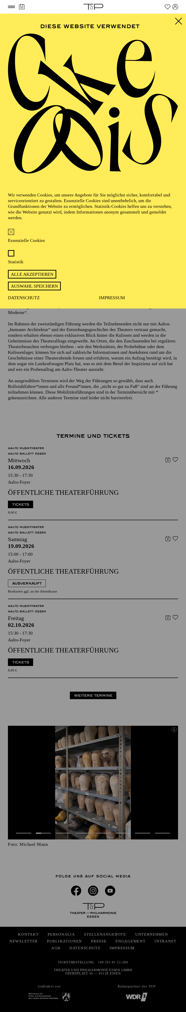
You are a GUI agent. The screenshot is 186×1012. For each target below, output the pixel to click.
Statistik (15, 261)
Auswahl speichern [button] (34, 286)
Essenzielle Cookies (26, 240)
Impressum (112, 297)
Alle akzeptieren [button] (32, 274)
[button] (11, 6)
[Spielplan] (21, 7)
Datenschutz (24, 297)
